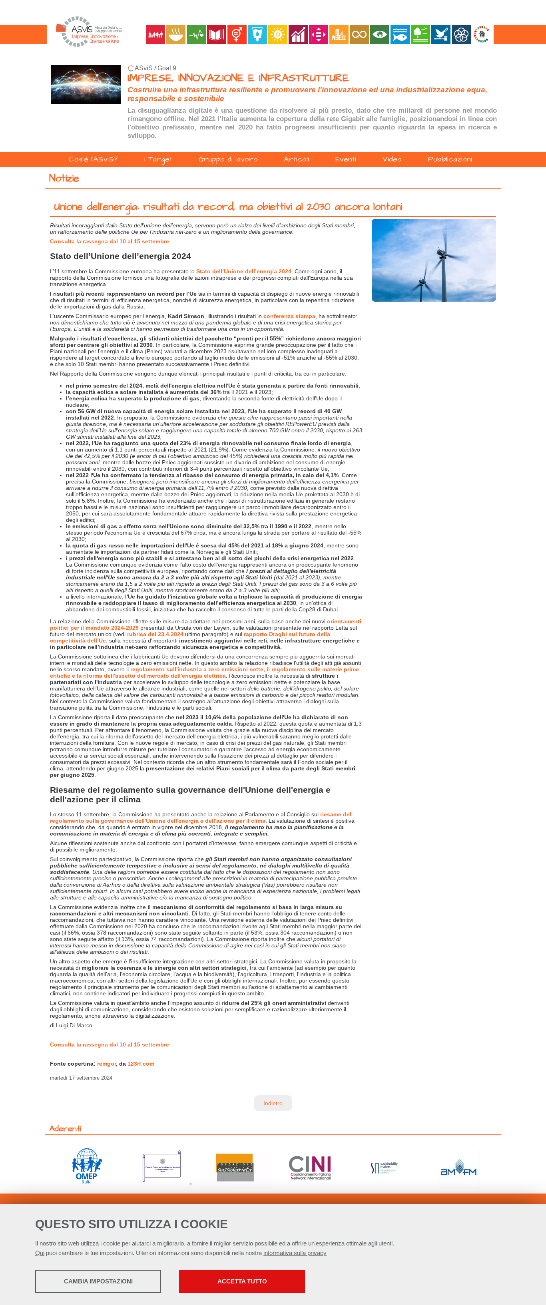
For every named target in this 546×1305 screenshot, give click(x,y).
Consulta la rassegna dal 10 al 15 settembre (109, 241)
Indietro (273, 1103)
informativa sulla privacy (295, 1252)
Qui (39, 1252)
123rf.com (141, 1063)
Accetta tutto (242, 1281)
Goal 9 (166, 68)
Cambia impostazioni (98, 1281)
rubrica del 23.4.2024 (155, 634)
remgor (106, 1063)
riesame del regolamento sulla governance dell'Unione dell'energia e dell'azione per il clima (200, 817)
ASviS (144, 68)
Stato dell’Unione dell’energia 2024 (243, 271)
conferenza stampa (289, 316)
